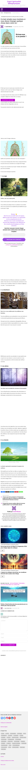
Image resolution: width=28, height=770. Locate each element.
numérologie (18, 739)
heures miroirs (23, 737)
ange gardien (13, 733)
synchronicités (4, 745)
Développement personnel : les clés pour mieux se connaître (13, 584)
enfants (9, 737)
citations (10, 735)
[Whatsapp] (21, 491)
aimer (3, 733)
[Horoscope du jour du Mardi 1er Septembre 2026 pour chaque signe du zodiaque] (14, 535)
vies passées (4, 747)
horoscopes (4, 739)
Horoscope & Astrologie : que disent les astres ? (10, 544)
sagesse (9, 743)
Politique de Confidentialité (6, 722)
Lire (2, 550)
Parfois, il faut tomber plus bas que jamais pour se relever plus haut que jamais (14, 604)
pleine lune (11, 741)
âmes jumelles (15, 747)
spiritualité (24, 743)
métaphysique (11, 739)
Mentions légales (4, 726)
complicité (16, 735)
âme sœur (23, 747)
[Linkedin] (12, 491)
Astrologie (20, 733)
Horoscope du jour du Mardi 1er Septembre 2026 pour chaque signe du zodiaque (14, 547)
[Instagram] (7, 718)
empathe (3, 737)
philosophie (4, 741)
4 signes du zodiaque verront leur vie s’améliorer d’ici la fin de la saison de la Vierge (13, 573)
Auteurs (2, 756)
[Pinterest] (16, 491)
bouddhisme (4, 735)
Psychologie (17, 741)
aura (25, 733)
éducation (4, 749)
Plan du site (3, 764)
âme (10, 747)
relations (23, 741)
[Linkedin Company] (12, 718)
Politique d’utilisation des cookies (7, 760)
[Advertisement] (10, 667)
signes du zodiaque (16, 743)
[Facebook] (3, 491)
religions (3, 743)
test (10, 745)
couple (21, 735)
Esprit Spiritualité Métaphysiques (14, 3)
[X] (7, 491)
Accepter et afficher (7, 100)
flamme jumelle (15, 737)
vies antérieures (16, 745)
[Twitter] (4, 718)
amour (7, 733)
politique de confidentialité (12, 244)
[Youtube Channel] (14, 718)
